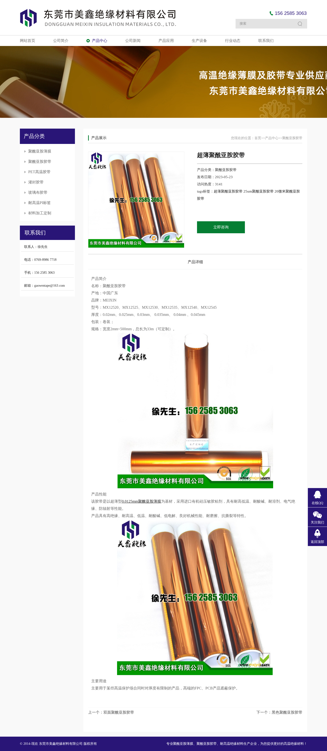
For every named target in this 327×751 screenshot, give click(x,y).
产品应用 (166, 41)
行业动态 (232, 41)
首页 (257, 138)
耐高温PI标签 (39, 203)
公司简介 (60, 41)
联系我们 (266, 41)
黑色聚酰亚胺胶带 (287, 712)
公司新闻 (133, 41)
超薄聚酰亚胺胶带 (228, 191)
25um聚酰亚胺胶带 (259, 191)
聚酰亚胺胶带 (39, 161)
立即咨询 (221, 227)
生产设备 (199, 41)
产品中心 (99, 41)
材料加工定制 (39, 213)
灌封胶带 (36, 182)
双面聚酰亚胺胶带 (118, 712)
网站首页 (27, 41)
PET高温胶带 (39, 172)
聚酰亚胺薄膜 (39, 151)
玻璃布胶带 (37, 192)
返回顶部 (317, 542)
